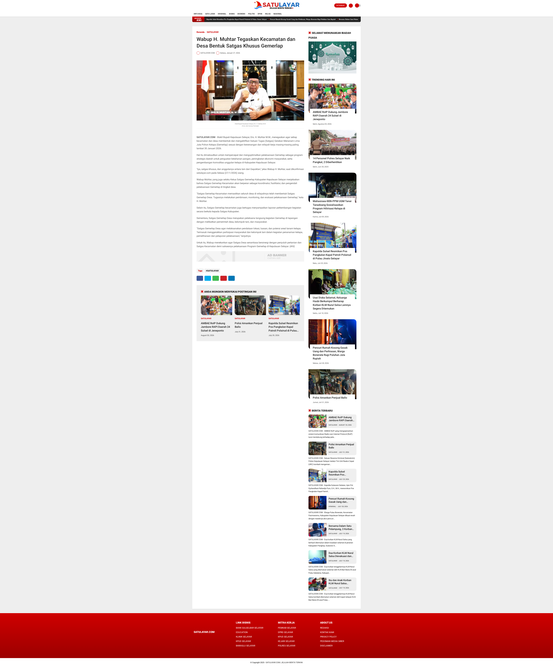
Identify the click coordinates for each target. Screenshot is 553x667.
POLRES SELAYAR (286, 645)
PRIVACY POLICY (328, 636)
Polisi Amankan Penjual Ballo (249, 325)
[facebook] (193, 5)
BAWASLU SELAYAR (245, 645)
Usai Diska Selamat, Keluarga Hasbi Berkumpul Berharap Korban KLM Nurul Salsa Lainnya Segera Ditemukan (332, 303)
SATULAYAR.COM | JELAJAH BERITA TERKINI (284, 662)
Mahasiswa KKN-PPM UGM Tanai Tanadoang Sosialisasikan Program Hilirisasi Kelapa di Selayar (332, 207)
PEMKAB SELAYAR (287, 628)
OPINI (260, 14)
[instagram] (201, 5)
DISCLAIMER (326, 645)
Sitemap (340, 5)
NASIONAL (277, 14)
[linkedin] (231, 278)
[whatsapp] (215, 278)
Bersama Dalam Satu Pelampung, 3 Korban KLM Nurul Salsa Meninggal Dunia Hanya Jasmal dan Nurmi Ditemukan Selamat (355, 19)
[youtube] (205, 5)
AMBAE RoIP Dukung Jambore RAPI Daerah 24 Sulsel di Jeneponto (215, 327)
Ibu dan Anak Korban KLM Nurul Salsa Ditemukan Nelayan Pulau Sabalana (340, 582)
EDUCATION (242, 632)
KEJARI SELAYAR (286, 641)
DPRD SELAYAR (285, 632)
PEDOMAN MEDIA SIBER (332, 641)
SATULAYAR (213, 32)
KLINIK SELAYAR (244, 636)
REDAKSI (324, 628)
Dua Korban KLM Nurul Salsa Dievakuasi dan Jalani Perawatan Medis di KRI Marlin (342, 555)
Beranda (200, 32)
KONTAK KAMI (327, 632)
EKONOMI (241, 14)
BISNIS (232, 14)
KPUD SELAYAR (243, 641)
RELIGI (268, 14)
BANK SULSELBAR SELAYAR (249, 628)
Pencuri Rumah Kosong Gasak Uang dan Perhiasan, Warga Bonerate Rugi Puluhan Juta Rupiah (276, 19)
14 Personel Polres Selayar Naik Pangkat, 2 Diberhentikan (331, 160)
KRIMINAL (222, 14)
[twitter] (197, 5)
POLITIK (251, 14)
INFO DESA (198, 14)
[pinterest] (223, 278)
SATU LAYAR (210, 14)
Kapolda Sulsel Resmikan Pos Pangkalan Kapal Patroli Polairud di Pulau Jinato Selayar (210, 19)
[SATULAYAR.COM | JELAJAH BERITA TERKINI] (276, 9)
